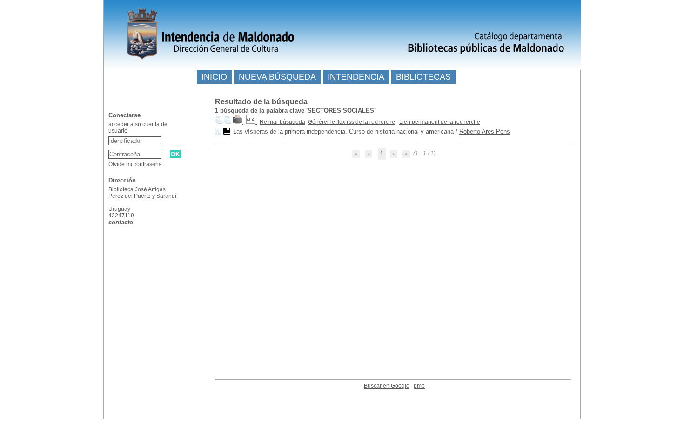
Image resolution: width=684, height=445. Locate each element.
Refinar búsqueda (282, 122)
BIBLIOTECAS (423, 76)
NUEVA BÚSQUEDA (277, 76)
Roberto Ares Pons (484, 131)
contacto (120, 222)
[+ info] (218, 132)
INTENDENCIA (356, 76)
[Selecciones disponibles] (251, 122)
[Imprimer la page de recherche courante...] (238, 122)
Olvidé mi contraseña (135, 164)
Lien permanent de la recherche (439, 122)
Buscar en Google (386, 386)
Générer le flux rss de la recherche (351, 122)
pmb (419, 386)
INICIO (214, 76)
